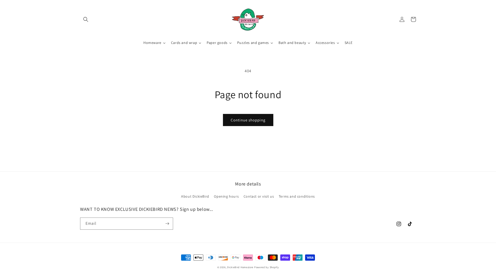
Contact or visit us (259, 196)
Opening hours (226, 196)
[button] (85, 19)
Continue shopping (248, 120)
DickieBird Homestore (240, 267)
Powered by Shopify (266, 267)
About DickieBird (195, 196)
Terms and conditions (297, 196)
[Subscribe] (167, 224)
